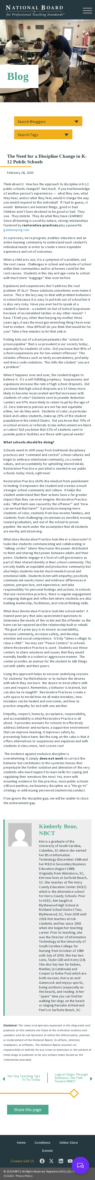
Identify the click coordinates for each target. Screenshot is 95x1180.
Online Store (68, 1142)
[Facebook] (42, 1161)
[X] (51, 1161)
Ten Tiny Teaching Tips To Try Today (23, 1077)
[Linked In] (61, 1161)
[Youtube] (70, 1161)
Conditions (42, 1142)
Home (21, 1142)
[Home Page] (34, 10)
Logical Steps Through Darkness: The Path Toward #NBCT (71, 1078)
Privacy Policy (24, 1176)
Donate (47, 1150)
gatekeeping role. (16, 230)
